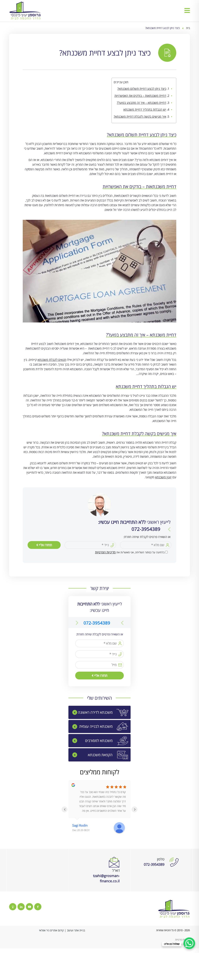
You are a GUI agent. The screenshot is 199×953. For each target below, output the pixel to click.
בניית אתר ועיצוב (76, 930)
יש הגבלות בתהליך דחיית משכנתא (144, 109)
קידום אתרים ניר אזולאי (51, 930)
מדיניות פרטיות (182, 939)
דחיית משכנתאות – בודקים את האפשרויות (140, 96)
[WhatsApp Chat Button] (189, 943)
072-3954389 (97, 623)
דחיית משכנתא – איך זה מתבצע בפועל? (141, 103)
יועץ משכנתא (163, 477)
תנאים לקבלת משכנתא (52, 360)
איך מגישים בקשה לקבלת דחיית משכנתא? (140, 116)
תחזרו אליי (45, 545)
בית (188, 28)
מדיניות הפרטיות (105, 552)
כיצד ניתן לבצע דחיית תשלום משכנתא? (141, 89)
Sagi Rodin (80, 825)
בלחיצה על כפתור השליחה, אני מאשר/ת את (129, 552)
